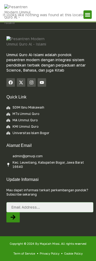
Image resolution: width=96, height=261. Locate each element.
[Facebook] (10, 82)
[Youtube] (42, 82)
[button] (87, 14)
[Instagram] (31, 82)
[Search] (13, 217)
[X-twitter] (21, 82)
